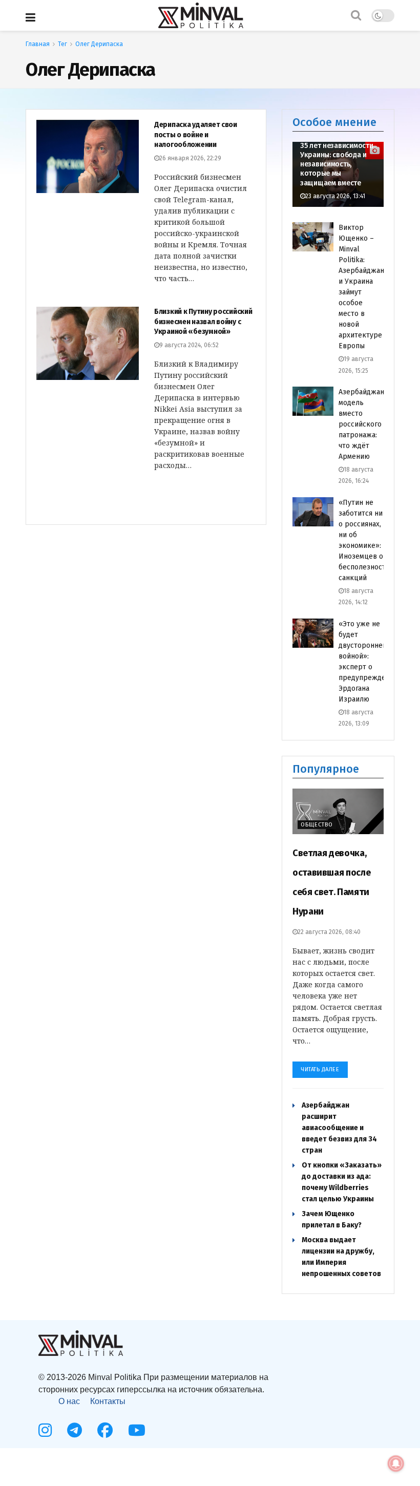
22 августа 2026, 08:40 (329, 932)
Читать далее (320, 1069)
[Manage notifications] (396, 1463)
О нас (69, 1401)
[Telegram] (74, 1430)
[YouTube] (136, 1430)
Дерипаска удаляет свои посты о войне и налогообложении (195, 134)
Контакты (107, 1401)
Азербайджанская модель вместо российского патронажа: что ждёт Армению (369, 424)
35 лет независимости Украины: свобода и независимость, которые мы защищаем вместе (336, 164)
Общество (317, 824)
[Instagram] (45, 1430)
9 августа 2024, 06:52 (189, 345)
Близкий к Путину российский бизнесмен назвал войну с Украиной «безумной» (203, 321)
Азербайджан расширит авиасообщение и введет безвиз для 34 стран (339, 1128)
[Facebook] (105, 1430)
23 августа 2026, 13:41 (335, 196)
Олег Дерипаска (99, 44)
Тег (62, 44)
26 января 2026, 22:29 (190, 158)
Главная (38, 44)
